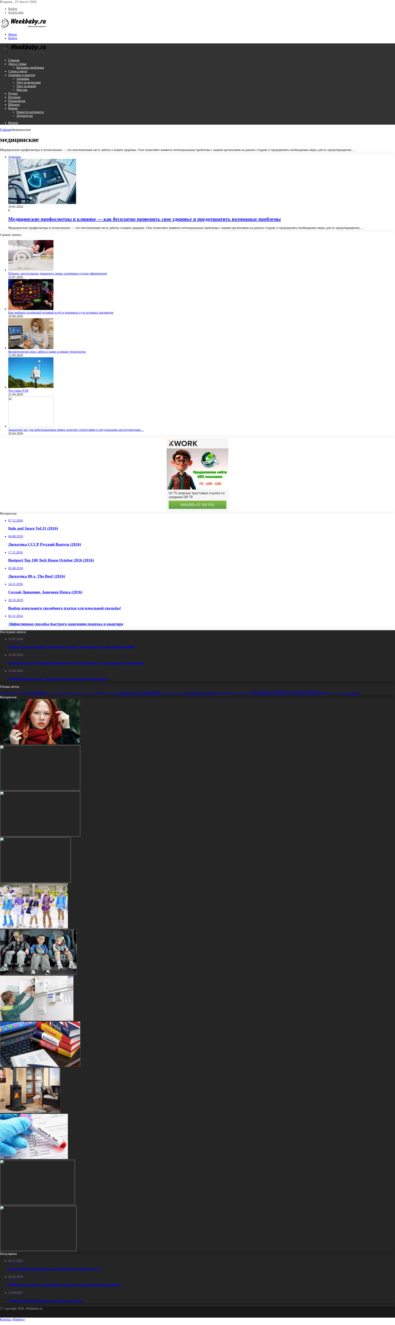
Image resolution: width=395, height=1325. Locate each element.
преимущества (199, 692)
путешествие (268, 692)
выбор (24, 693)
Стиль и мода (17, 71)
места (110, 693)
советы (354, 692)
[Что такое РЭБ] (30, 387)
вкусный (13, 693)
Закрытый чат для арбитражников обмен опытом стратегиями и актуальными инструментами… (76, 430)
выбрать (38, 692)
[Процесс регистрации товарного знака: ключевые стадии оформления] (30, 269)
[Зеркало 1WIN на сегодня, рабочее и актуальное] (37, 1204)
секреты (342, 693)
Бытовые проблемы (30, 67)
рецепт (325, 692)
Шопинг (14, 104)
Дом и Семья (17, 64)
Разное (13, 108)
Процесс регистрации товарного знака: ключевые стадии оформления (57, 273)
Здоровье (22, 78)
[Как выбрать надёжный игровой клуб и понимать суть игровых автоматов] (30, 309)
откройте (150, 692)
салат (334, 693)
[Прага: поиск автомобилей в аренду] (40, 835)
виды (3, 693)
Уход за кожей (26, 86)
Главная (13, 60)
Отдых (13, 93)
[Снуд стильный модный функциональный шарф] (40, 743)
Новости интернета (30, 112)
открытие (166, 693)
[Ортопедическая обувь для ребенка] (35, 881)
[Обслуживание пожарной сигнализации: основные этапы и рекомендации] (36, 1019)
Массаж (21, 90)
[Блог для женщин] (23, 27)
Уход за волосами (28, 82)
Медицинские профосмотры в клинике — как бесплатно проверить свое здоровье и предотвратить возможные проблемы (144, 219)
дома (50, 693)
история (88, 693)
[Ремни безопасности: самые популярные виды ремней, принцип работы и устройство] (38, 973)
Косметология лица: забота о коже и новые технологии (47, 351)
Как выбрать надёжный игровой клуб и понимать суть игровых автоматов (60, 312)
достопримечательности (68, 693)
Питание (14, 97)
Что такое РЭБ (18, 390)
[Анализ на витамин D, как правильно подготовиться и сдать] (34, 1158)
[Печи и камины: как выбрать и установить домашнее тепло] (30, 1112)
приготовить (223, 693)
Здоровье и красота (21, 75)
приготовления (241, 693)
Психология (16, 101)
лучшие (99, 692)
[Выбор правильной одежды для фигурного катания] (34, 927)
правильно (178, 693)
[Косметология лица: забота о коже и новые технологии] (30, 348)
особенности (126, 692)
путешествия (302, 692)
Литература (24, 115)
